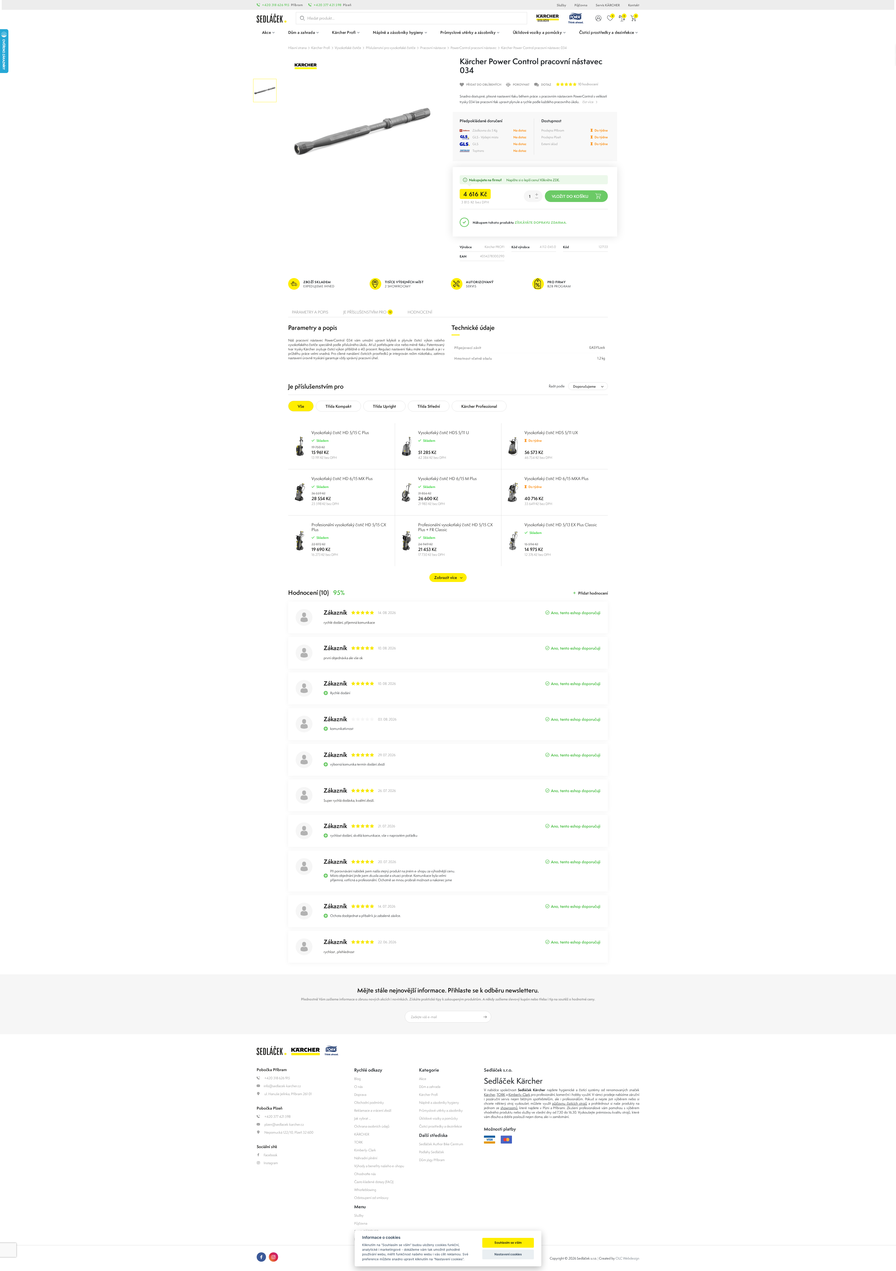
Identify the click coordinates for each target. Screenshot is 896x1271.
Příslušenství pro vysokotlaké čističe (391, 47)
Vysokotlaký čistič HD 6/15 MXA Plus (556, 478)
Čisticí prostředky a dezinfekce (440, 1126)
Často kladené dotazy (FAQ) (373, 1182)
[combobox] (588, 386)
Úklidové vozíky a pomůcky (438, 1118)
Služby (561, 5)
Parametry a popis (310, 312)
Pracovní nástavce (433, 47)
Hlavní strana (297, 47)
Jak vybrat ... (362, 1118)
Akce (422, 1078)
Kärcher (489, 1094)
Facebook (270, 1155)
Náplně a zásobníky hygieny (439, 1102)
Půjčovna (580, 5)
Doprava (360, 1094)
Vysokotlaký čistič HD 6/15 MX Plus (342, 478)
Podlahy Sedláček (431, 1152)
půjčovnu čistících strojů (569, 1103)
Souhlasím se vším (508, 1242)
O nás (358, 1086)
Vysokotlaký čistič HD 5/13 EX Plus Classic (561, 524)
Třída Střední (428, 406)
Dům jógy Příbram (432, 1160)
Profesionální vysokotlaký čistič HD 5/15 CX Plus (349, 527)
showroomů (509, 1108)
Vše (301, 406)
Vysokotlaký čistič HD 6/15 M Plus (447, 478)
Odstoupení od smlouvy (371, 1197)
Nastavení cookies (508, 1254)
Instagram (271, 1163)
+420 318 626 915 (275, 5)
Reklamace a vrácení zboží (372, 1110)
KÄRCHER (361, 1134)
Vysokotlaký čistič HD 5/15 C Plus (340, 432)
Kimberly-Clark (365, 1150)
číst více (588, 102)
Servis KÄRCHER (608, 5)
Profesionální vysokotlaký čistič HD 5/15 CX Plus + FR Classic (455, 527)
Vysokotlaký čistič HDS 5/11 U (443, 432)
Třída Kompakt (338, 406)
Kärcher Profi (320, 47)
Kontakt (633, 5)
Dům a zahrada (429, 1086)
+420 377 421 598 (327, 5)
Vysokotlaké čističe (348, 47)
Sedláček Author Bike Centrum (441, 1144)
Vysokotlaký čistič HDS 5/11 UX (551, 432)
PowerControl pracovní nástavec (474, 47)
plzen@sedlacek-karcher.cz (284, 1124)
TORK (358, 1142)
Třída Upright (384, 406)
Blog (357, 1078)
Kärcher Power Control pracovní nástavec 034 (534, 47)
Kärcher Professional (479, 406)
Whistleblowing (365, 1189)
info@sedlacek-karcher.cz (282, 1086)
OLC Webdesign (627, 1258)
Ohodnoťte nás (365, 1174)
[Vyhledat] (301, 18)
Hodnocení (420, 312)
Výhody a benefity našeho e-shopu (379, 1166)
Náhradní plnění (365, 1158)
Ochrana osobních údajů (371, 1126)
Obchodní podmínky (369, 1102)
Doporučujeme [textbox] (584, 386)
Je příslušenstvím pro (367, 312)
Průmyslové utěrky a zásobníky (441, 1110)
